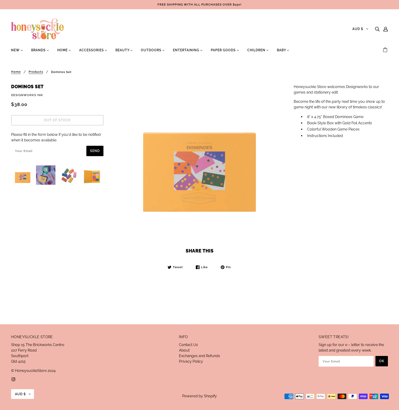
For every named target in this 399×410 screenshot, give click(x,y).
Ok (381, 361)
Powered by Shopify (199, 396)
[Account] (385, 28)
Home (16, 71)
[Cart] (386, 50)
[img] (377, 28)
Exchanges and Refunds (199, 356)
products (36, 71)
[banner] (37, 28)
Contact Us (188, 345)
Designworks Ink (27, 95)
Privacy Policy (191, 361)
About (184, 350)
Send (95, 151)
